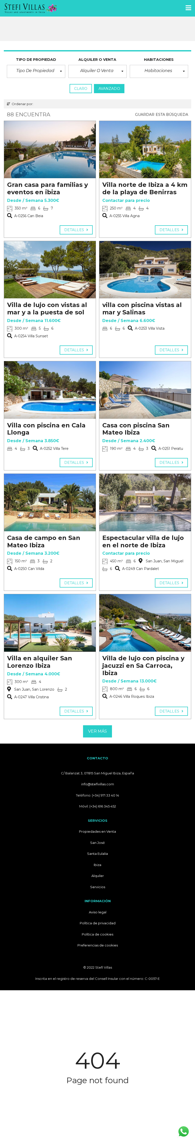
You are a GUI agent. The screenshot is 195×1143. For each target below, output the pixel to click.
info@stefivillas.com (97, 784)
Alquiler (97, 876)
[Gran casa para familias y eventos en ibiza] (50, 149)
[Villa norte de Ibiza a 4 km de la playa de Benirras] (145, 149)
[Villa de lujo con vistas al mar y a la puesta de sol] (50, 270)
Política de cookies (97, 934)
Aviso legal (97, 912)
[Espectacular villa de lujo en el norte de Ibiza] (145, 502)
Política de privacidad (98, 923)
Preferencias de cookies (97, 945)
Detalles (74, 230)
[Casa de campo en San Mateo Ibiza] (50, 502)
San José (97, 843)
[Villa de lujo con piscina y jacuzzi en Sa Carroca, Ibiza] (145, 623)
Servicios (97, 887)
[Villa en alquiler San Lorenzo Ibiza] (50, 623)
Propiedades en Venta (97, 831)
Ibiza (97, 865)
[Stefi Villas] (29, 8)
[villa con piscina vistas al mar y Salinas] (145, 270)
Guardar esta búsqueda (161, 114)
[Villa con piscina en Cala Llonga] (50, 390)
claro (81, 88)
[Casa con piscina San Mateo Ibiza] (145, 390)
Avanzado (109, 88)
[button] (36, 71)
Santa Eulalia (97, 854)
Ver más (97, 731)
